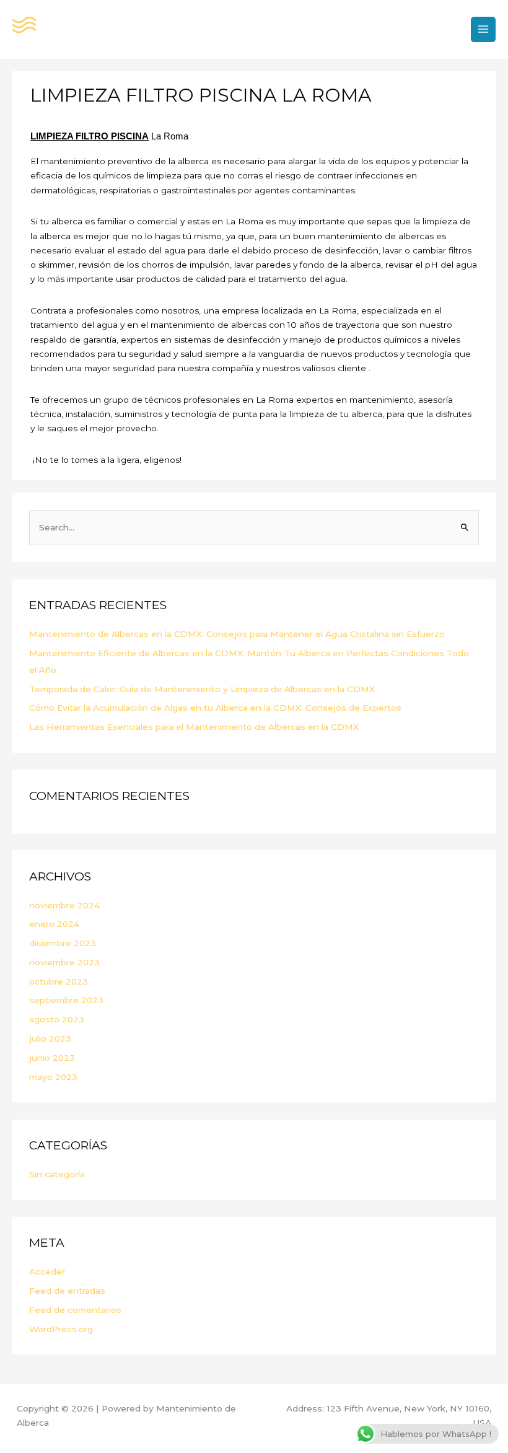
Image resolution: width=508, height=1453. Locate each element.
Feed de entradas (67, 1291)
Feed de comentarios (75, 1310)
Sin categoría (57, 1174)
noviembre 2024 (64, 905)
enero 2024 (54, 924)
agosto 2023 (56, 1019)
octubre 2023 (58, 981)
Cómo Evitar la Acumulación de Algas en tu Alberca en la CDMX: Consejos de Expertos (215, 708)
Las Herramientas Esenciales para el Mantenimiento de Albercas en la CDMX (194, 727)
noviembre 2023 (64, 962)
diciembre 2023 (62, 943)
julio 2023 (50, 1038)
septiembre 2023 (66, 1000)
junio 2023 (52, 1058)
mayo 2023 (53, 1077)
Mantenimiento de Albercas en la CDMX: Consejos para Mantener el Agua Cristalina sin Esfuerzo (237, 634)
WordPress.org (61, 1329)
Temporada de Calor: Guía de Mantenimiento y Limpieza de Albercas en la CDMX (202, 689)
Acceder (47, 1271)
